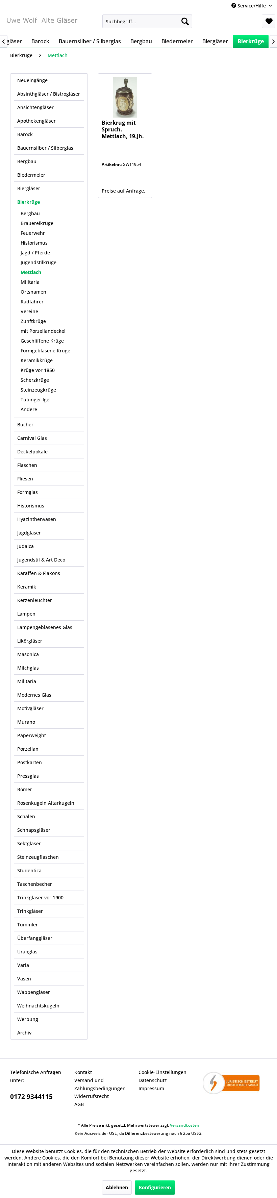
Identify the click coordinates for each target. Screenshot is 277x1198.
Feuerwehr (33, 233)
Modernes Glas (34, 695)
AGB (79, 1104)
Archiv (24, 1032)
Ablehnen (117, 1187)
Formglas (27, 492)
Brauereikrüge (37, 223)
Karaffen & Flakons (38, 573)
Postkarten (29, 762)
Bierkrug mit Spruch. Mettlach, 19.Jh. (123, 129)
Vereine (29, 311)
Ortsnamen (33, 292)
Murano (26, 722)
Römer (24, 789)
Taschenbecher (34, 884)
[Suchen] (185, 21)
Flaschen (27, 465)
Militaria (30, 282)
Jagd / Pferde (35, 252)
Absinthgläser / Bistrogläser (48, 94)
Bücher (25, 424)
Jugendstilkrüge (38, 262)
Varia (23, 965)
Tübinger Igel (36, 399)
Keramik (26, 586)
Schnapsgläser (33, 830)
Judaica (25, 546)
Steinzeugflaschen (38, 857)
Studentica (29, 870)
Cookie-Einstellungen (162, 1072)
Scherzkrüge (35, 380)
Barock (25, 134)
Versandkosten (184, 1125)
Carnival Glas (32, 438)
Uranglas (27, 951)
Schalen (26, 816)
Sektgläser (29, 843)
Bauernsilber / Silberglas (45, 148)
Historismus (34, 243)
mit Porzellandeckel (43, 331)
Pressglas (28, 776)
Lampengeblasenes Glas (44, 627)
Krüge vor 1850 (38, 370)
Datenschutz (152, 1080)
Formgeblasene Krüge (45, 350)
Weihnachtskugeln (38, 1005)
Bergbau (26, 161)
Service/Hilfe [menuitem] (251, 5)
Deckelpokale (32, 451)
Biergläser (28, 188)
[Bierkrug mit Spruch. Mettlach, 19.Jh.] (125, 97)
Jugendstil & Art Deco (41, 559)
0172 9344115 (31, 1096)
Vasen (24, 978)
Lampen (26, 613)
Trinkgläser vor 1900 (40, 897)
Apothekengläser (36, 121)
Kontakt (83, 1072)
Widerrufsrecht (91, 1096)
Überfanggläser (34, 938)
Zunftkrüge (33, 321)
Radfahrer (32, 301)
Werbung (27, 1019)
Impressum (151, 1088)
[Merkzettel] (268, 21)
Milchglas (28, 668)
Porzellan (28, 749)
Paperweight (31, 735)
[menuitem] (147, 21)
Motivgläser (30, 708)
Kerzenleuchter (34, 600)
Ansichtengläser (35, 107)
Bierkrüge (28, 202)
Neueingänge (32, 80)
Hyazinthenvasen (36, 519)
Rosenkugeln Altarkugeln (45, 803)
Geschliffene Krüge (42, 341)
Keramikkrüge (37, 360)
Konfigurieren (155, 1187)
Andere (29, 409)
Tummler (27, 924)
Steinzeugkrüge (38, 389)
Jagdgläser (29, 532)
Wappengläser (33, 992)
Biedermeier (31, 175)
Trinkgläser (30, 911)
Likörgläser (29, 641)
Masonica (28, 654)
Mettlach (31, 272)
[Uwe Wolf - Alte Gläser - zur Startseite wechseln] (41, 23)
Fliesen (25, 478)
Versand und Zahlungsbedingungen (100, 1084)
